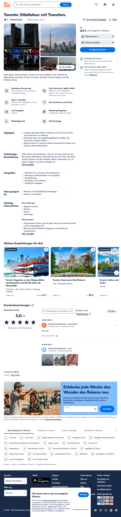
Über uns (83, 479)
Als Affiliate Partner (104, 489)
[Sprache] (105, 4)
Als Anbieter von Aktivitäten (103, 480)
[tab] (19, 430)
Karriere (83, 483)
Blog (82, 487)
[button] (13, 19)
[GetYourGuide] (7, 4)
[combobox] (36, 4)
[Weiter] (116, 272)
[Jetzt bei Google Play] (41, 481)
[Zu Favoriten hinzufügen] (46, 250)
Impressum (56, 483)
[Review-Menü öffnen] (115, 325)
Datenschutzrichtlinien (53, 420)
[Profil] (113, 4)
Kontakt (55, 479)
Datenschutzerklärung (60, 487)
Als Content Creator (104, 486)
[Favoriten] (96, 4)
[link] (26, 273)
